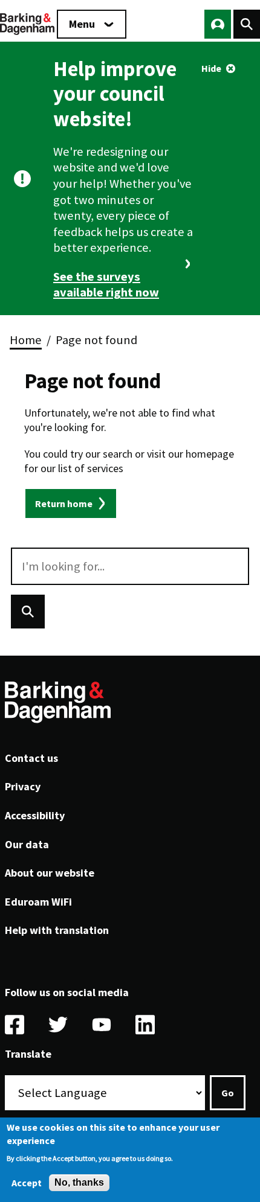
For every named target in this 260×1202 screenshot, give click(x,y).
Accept (26, 1183)
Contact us (31, 758)
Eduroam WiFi (38, 902)
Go (227, 1093)
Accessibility (35, 815)
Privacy (23, 786)
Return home (64, 503)
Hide (211, 68)
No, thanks (79, 1182)
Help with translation (57, 930)
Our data (27, 844)
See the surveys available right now (106, 285)
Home (26, 340)
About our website (49, 873)
